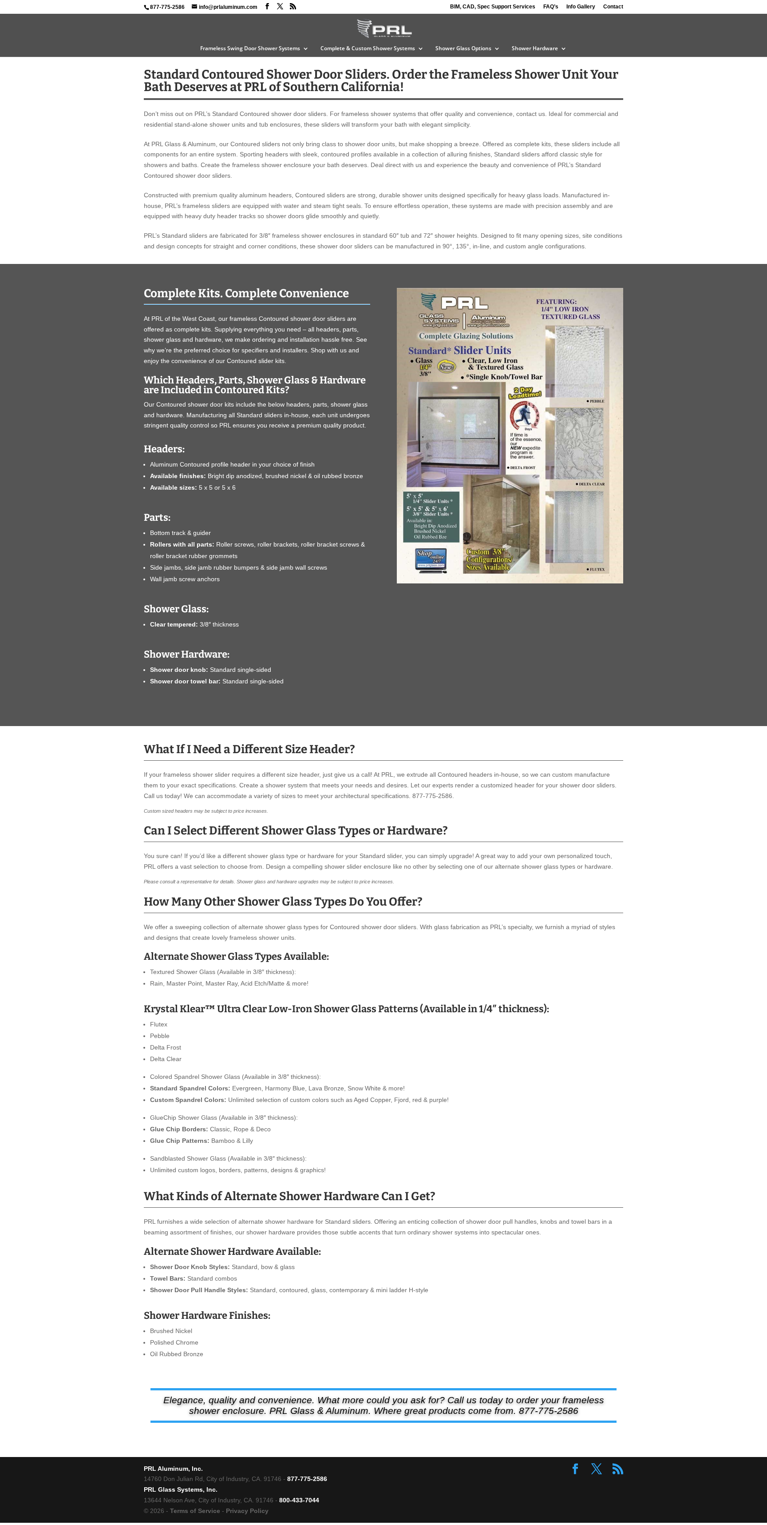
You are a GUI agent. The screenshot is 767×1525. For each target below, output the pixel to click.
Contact (613, 7)
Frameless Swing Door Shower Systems (250, 48)
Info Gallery (580, 7)
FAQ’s (550, 7)
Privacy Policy (247, 1510)
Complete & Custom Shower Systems (367, 48)
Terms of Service (195, 1510)
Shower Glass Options (463, 48)
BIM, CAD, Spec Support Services (492, 7)
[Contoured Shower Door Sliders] (510, 581)
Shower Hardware (535, 48)
